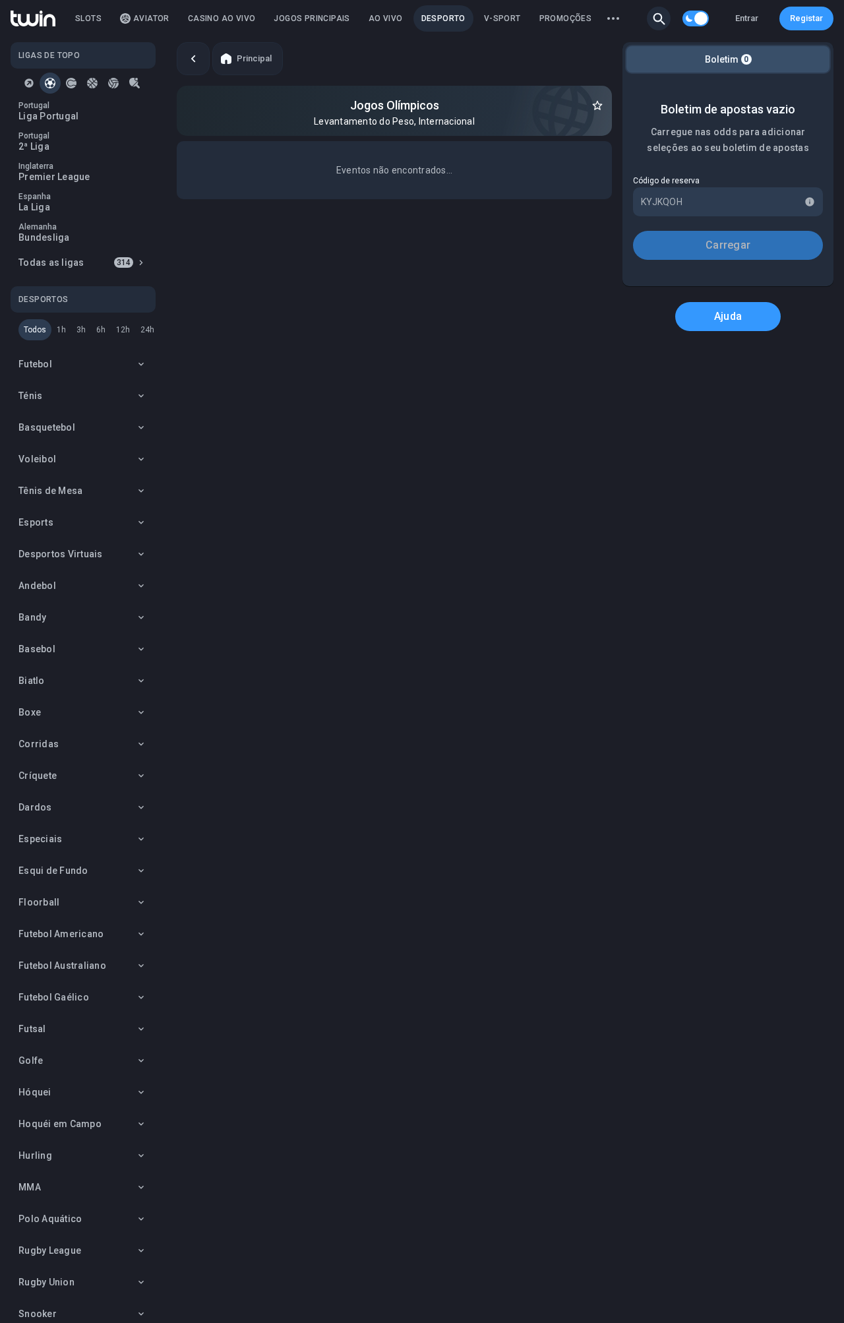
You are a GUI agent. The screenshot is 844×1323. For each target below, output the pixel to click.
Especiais (40, 839)
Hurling (35, 1155)
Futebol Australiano (62, 965)
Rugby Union (46, 1282)
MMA (29, 1187)
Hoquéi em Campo (60, 1124)
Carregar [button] (728, 245)
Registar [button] (806, 18)
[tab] (29, 83)
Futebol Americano (61, 934)
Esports (35, 522)
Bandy (32, 617)
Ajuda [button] (728, 316)
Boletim (727, 59)
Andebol (37, 585)
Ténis (30, 395)
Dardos (35, 807)
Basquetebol (46, 427)
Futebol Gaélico (53, 997)
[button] (659, 18)
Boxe (29, 712)
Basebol (36, 649)
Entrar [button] (746, 18)
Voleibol (37, 459)
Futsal (32, 1029)
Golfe (30, 1060)
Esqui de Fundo (53, 870)
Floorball (38, 902)
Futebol (35, 364)
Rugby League (49, 1250)
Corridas (38, 744)
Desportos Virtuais (60, 554)
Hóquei (34, 1092)
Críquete (37, 775)
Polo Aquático (50, 1219)
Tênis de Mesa (50, 490)
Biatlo (31, 680)
